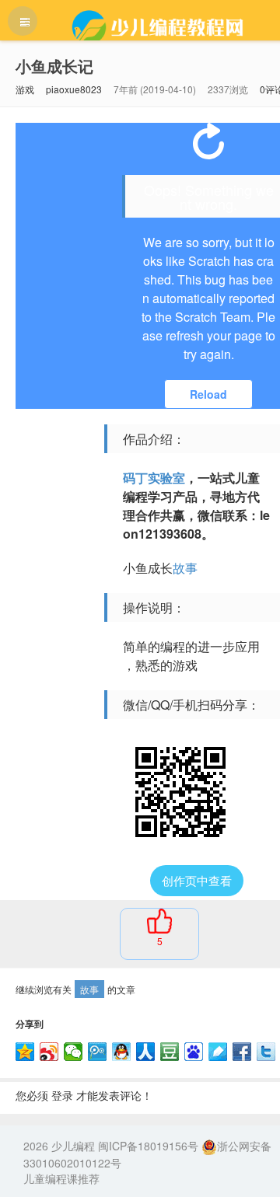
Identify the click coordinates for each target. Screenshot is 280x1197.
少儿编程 (73, 1145)
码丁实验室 (154, 478)
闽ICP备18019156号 (148, 1145)
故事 (185, 568)
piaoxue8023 (74, 89)
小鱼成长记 (54, 65)
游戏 (25, 89)
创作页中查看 (197, 880)
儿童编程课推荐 (61, 1178)
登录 (62, 1095)
